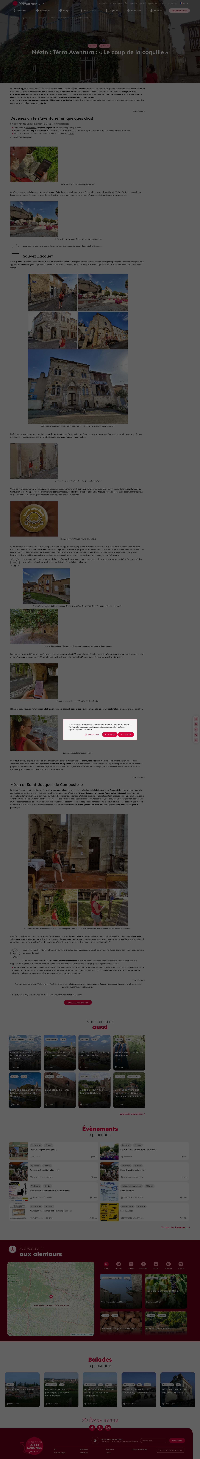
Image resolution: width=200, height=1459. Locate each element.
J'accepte (127, 734)
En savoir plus (93, 734)
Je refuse (111, 734)
